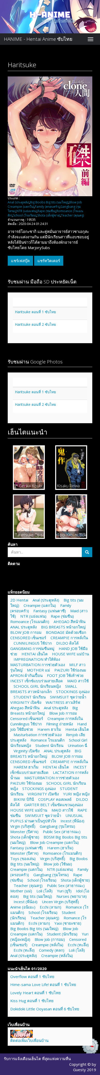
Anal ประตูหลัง (56, 707)
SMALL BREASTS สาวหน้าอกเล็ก (43, 689)
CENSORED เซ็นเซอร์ (28, 637)
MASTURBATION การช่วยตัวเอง (37, 664)
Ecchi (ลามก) (50, 907)
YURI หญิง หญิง (76, 793)
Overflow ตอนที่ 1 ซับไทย (32, 976)
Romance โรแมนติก (48, 740)
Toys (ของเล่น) (23, 858)
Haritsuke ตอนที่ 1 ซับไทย (35, 311)
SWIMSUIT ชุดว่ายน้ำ (68, 696)
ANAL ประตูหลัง (23, 626)
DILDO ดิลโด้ (67, 643)
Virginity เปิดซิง (26, 750)
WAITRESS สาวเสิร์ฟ (63, 702)
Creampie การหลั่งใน (65, 718)
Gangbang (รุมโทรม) (57, 826)
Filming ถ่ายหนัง (59, 723)
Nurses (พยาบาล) (71, 896)
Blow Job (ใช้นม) (58, 863)
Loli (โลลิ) (44, 890)
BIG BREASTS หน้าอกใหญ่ (63, 626)
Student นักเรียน (49, 745)
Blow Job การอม (63, 713)
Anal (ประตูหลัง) (18, 202)
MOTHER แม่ (38, 670)
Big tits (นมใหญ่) (37, 896)
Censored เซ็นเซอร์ (26, 718)
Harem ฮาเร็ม (49, 729)
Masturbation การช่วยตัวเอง (38, 734)
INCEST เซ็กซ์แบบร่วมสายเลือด (36, 680)
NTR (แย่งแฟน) (26, 211)
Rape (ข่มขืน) (46, 211)
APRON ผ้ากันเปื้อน (26, 675)
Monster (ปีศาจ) (24, 831)
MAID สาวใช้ (78, 680)
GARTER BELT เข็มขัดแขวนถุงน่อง (53, 804)
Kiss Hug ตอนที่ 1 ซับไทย (32, 1000)
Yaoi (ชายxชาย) (67, 923)
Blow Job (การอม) (50, 939)
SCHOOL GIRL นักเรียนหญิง (37, 686)
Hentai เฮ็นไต (77, 729)
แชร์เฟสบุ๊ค (20, 260)
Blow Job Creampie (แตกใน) (54, 842)
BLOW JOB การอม (26, 632)
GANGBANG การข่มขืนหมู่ (32, 648)
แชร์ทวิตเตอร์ (48, 260)
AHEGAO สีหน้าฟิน (69, 621)
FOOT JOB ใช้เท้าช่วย (65, 675)
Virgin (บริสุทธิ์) (22, 826)
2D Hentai (19, 600)
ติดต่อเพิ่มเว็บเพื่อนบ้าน (29, 1040)
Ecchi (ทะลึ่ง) (78, 944)
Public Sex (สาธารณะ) (62, 831)
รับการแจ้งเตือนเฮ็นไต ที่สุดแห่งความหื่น (37, 1058)
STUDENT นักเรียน (30, 696)
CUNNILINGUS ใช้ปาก (33, 643)
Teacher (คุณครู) (72, 215)
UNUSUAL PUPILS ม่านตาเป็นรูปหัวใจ (46, 818)
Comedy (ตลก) (51, 950)
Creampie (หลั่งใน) (47, 944)
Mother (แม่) (21, 890)
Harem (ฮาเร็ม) (60, 847)
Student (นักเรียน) (62, 933)
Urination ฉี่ (77, 745)
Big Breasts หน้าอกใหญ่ (44, 710)
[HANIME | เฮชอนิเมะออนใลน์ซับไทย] (21, 1033)
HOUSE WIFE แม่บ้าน (70, 653)
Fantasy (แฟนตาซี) (49, 610)
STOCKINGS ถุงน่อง (72, 691)
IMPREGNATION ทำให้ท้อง (37, 659)
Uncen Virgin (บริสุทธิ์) (60, 901)
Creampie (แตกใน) (40, 605)
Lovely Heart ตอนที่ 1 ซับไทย (35, 992)
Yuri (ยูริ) (64, 890)
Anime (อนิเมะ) (22, 907)
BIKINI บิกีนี (24, 799)
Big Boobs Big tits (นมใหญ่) (49, 202)
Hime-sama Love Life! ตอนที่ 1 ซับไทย (43, 984)
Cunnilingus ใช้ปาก (26, 723)
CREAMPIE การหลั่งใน (69, 637)
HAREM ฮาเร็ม (26, 767)
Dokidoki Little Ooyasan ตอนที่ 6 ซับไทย (44, 1008)
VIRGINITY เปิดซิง (25, 702)
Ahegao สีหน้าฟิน (24, 707)
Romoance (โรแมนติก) (29, 621)
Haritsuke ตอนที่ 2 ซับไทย (35, 324)
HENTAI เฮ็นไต (35, 653)
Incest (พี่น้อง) (72, 820)
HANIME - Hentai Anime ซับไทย (38, 39)
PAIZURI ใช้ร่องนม (70, 670)
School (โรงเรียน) (24, 215)
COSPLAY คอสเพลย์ (55, 799)
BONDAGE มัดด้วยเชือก (66, 632)
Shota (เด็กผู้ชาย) (48, 215)
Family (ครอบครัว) (47, 206)
